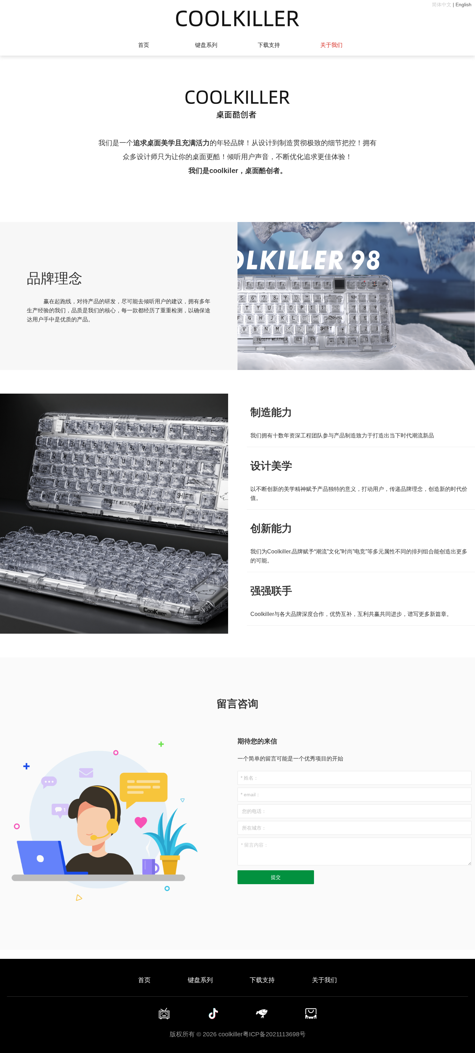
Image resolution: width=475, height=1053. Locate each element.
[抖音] (213, 1013)
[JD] (262, 1013)
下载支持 (269, 45)
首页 (143, 45)
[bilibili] (164, 1013)
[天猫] (311, 1013)
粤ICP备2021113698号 (274, 1034)
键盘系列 (206, 45)
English (464, 4)
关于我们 (331, 45)
